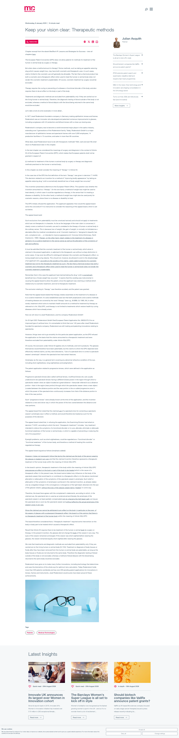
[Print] (97, 42)
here (34, 54)
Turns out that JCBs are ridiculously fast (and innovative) (125, 98)
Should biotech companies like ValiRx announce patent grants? (126, 65)
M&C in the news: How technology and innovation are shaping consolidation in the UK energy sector (127, 87)
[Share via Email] (84, 42)
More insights (120, 106)
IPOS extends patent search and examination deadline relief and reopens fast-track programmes (124, 76)
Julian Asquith (131, 38)
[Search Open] (146, 9)
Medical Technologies (46, 633)
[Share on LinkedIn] (93, 42)
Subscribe (33, 42)
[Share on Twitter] (89, 42)
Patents (30, 633)
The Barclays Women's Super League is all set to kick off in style (126, 56)
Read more (34, 717)
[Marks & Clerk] (29, 11)
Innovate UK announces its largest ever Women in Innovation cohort (46, 698)
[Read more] (46, 672)
